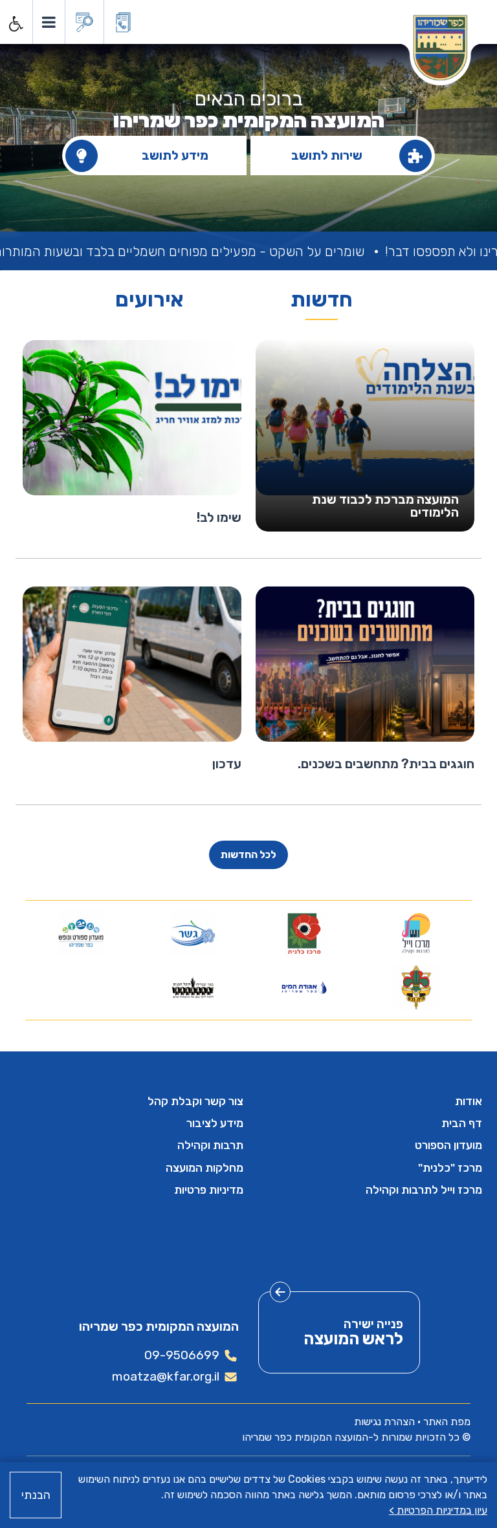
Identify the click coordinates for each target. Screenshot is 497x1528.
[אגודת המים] (304, 987)
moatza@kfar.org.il (165, 1376)
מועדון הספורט (448, 1145)
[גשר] (192, 933)
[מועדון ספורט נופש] (81, 933)
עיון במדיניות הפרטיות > (438, 1510)
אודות (468, 1101)
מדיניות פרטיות (208, 1189)
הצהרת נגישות (384, 1421)
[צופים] (415, 987)
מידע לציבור (214, 1123)
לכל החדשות (248, 854)
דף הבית (461, 1123)
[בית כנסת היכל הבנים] (192, 987)
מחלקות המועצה (204, 1167)
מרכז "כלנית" (450, 1167)
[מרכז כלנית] (304, 933)
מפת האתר (446, 1421)
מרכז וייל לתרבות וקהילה (424, 1189)
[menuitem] (368, 1101)
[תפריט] (48, 22)
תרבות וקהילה (210, 1145)
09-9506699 (181, 1355)
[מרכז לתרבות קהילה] (415, 933)
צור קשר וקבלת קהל (195, 1101)
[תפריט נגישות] (15, 24)
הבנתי (35, 1495)
